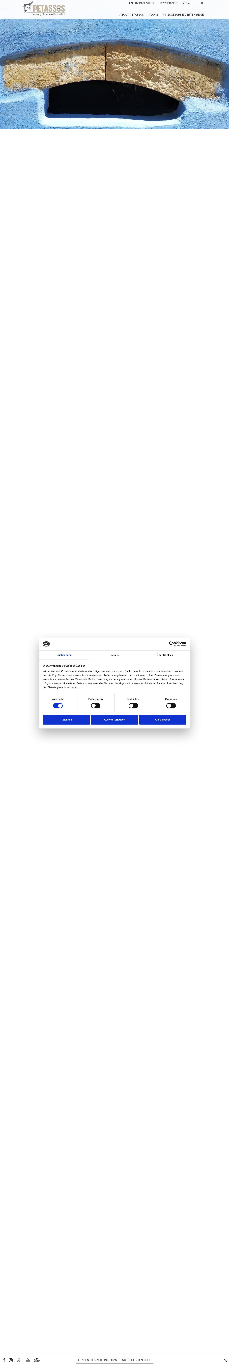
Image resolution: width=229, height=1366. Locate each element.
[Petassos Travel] (43, 8)
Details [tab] (114, 655)
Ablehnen (66, 719)
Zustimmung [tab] (64, 655)
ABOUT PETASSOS (132, 14)
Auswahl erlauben (114, 719)
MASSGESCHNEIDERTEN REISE (183, 14)
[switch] (95, 705)
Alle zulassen (162, 719)
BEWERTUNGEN (169, 3)
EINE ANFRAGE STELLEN (142, 3)
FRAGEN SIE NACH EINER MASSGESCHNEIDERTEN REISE (114, 1360)
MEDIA (186, 3)
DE (203, 3)
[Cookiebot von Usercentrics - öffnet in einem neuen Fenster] (171, 643)
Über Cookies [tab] (165, 655)
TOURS (153, 14)
